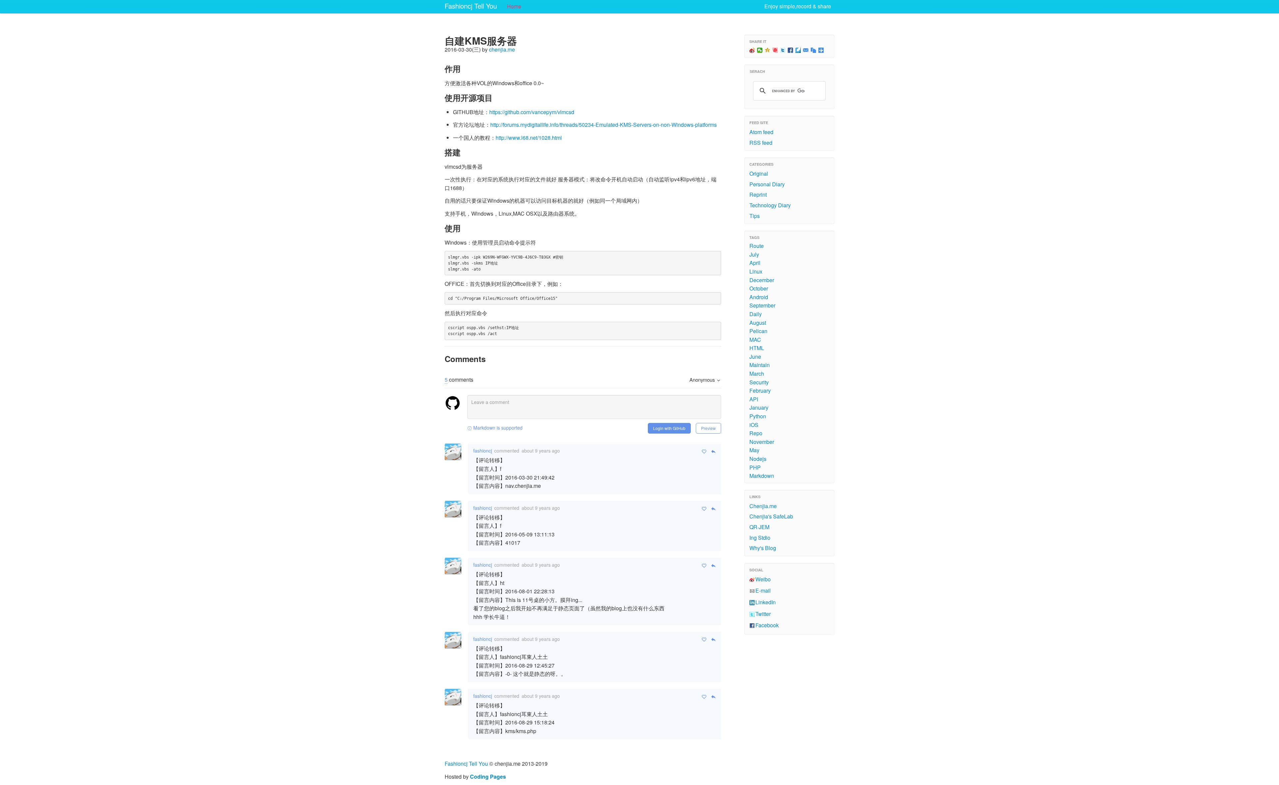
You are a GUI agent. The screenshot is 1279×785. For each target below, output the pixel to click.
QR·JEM (759, 527)
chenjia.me (502, 49)
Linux (755, 271)
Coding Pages (488, 776)
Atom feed (761, 132)
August (757, 322)
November (761, 442)
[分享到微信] (760, 50)
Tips (754, 216)
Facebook (767, 625)
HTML (756, 348)
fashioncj (482, 450)
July (754, 254)
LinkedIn (765, 602)
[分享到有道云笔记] (798, 50)
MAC (755, 339)
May (754, 450)
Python (757, 416)
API (753, 399)
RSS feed (760, 142)
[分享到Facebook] (790, 50)
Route (756, 246)
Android (758, 297)
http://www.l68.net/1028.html (529, 137)
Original (758, 173)
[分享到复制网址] (813, 50)
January (758, 407)
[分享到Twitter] (783, 50)
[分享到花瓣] (775, 50)
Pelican (758, 331)
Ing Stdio (759, 537)
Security (759, 382)
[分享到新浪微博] (752, 50)
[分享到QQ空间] (767, 50)
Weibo (763, 579)
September (762, 305)
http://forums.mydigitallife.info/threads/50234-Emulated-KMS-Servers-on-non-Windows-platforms (603, 124)
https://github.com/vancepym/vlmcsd (531, 112)
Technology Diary (770, 205)
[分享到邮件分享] (806, 50)
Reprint (758, 194)
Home (514, 6)
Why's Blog (762, 548)
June (755, 356)
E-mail (763, 590)
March (756, 373)
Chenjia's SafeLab (771, 516)
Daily (755, 314)
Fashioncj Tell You (471, 6)
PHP (755, 467)
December (761, 280)
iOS (753, 425)
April (754, 263)
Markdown (761, 476)
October (758, 288)
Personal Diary (767, 184)
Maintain (759, 365)
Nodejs (757, 459)
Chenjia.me (763, 506)
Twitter (763, 614)
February (760, 390)
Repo (755, 433)
